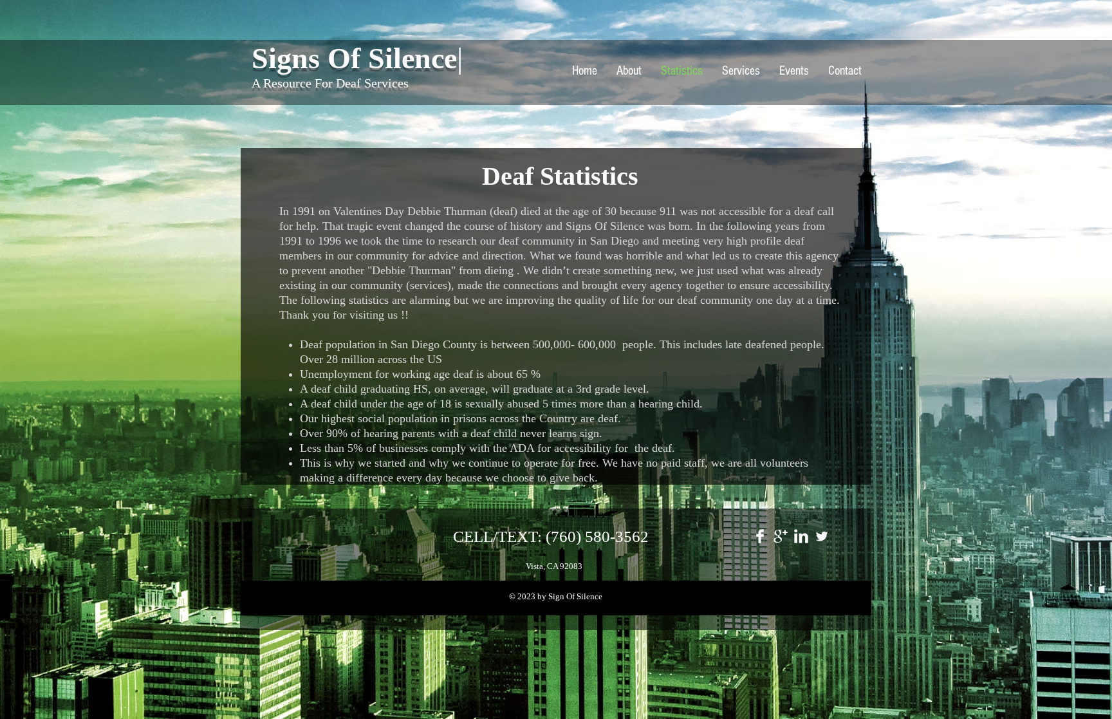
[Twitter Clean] (822, 536)
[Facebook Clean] (760, 536)
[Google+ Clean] (781, 536)
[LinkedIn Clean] (801, 536)
